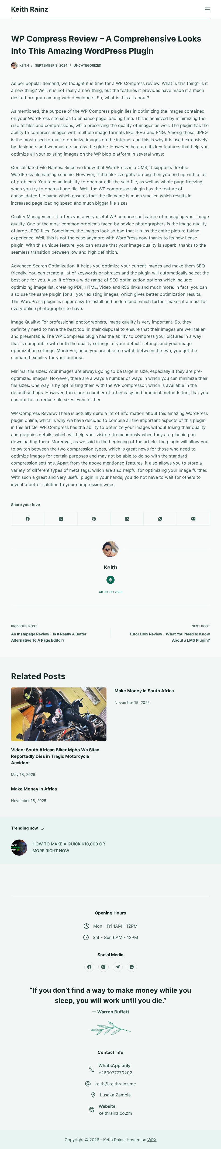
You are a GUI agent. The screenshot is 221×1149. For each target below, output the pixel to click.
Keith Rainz (29, 9)
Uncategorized (87, 65)
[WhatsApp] (160, 519)
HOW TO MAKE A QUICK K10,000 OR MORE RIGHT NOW (69, 847)
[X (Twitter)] (61, 519)
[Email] (193, 519)
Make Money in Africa (34, 789)
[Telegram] (118, 967)
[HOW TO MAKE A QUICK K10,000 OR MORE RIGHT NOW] (19, 848)
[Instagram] (103, 967)
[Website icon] (110, 580)
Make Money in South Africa (144, 690)
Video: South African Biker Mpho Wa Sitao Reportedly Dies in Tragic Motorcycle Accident (55, 756)
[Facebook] (27, 519)
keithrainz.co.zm (115, 1113)
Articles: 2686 (110, 592)
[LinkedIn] (127, 519)
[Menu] (207, 9)
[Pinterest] (94, 519)
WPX (152, 1139)
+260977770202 (115, 1072)
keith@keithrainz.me (115, 1083)
